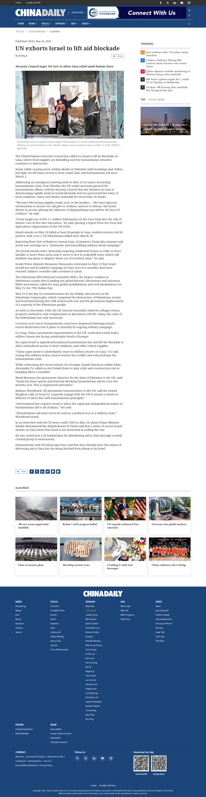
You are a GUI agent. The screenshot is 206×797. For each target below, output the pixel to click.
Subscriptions (34, 761)
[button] (144, 132)
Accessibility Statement (26, 765)
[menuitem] (77, 13)
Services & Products (35, 756)
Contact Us (20, 761)
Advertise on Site (55, 756)
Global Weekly (37, 31)
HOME (21, 23)
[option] (166, 121)
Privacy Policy (46, 765)
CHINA (18, 2)
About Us (19, 756)
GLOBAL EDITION (33, 2)
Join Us (46, 761)
